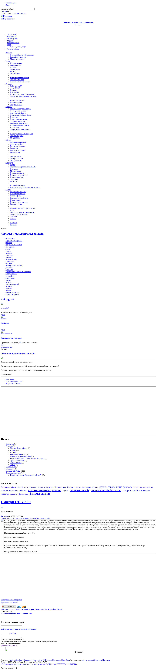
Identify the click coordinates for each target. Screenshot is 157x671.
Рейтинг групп (16, 103)
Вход (7, 5)
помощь (12, 633)
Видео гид (14, 181)
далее (3, 315)
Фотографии (15, 69)
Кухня (12, 450)
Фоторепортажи (13, 43)
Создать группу (16, 105)
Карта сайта (37, 660)
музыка (8, 282)
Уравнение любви (17, 461)
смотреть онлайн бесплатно (106, 490)
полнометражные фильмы (44, 490)
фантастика (10, 239)
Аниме (8, 290)
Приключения (11, 259)
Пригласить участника (14, 381)
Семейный (10, 261)
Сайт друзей (7, 299)
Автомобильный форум (19, 125)
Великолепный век (13, 473)
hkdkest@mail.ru (16, 660)
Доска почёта (15, 65)
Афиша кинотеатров (18, 142)
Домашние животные (18, 123)
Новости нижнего (17, 173)
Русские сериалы (12, 294)
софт (24, 47)
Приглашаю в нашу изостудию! (11, 338)
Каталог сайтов (13, 49)
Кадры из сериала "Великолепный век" (25, 475)
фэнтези (9, 263)
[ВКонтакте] (18, 606)
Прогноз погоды (16, 177)
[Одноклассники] (22, 606)
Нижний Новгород (17, 185)
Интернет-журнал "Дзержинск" (22, 94)
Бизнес (8, 190)
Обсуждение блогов (18, 111)
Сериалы (9, 446)
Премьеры (10, 444)
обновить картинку (9, 645)
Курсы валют (15, 200)
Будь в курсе (78, 24)
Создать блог (15, 74)
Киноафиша (11, 36)
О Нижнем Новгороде (52, 660)
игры (19, 47)
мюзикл (9, 286)
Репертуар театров (17, 146)
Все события (15, 152)
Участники (10, 379)
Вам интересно (16, 600)
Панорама (14, 169)
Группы (9, 84)
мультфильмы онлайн (14, 265)
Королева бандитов (17, 454)
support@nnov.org (95, 660)
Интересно (5, 600)
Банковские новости (18, 192)
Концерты (14, 148)
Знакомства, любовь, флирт (21, 115)
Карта (9, 45)
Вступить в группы (13, 383)
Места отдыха (15, 156)
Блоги (8, 61)
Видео (12, 71)
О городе (9, 163)
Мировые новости (17, 59)
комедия (9, 253)
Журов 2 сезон (15, 463)
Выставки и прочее (17, 150)
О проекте (27, 660)
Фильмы (13, 47)
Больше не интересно (9, 602)
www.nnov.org (20, 13)
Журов (12, 465)
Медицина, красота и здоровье (22, 212)
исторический (11, 274)
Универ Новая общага (18, 448)
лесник (13, 452)
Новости (9, 53)
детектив (9, 268)
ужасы (8, 280)
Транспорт (14, 179)
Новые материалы (17, 100)
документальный (12, 284)
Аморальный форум (18, 113)
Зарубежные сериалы (14, 241)
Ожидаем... (10, 469)
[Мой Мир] (25, 606)
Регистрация (10, 3)
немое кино (10, 278)
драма (8, 249)
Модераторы (15, 138)
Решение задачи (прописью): (12, 639)
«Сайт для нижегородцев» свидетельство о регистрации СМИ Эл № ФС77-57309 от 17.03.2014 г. (39, 664)
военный (9, 257)
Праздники (14, 92)
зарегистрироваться (28, 629)
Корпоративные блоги (19, 198)
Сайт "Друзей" (16, 86)
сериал (65, 490)
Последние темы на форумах (21, 134)
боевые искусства (12, 292)
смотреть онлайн (79, 490)
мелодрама (10, 247)
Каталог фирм (15, 196)
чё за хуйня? (5, 308)
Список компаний (17, 80)
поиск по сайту (7, 9)
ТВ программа (12, 38)
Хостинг (13, 223)
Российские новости (18, 57)
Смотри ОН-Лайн (16, 502)
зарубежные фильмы (14, 245)
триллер (9, 243)
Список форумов (16, 136)
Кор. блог (65, 660)
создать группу (7, 347)
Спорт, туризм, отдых (18, 214)
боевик (8, 251)
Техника (13, 217)
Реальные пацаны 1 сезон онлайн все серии (27, 458)
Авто (12, 210)
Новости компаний (17, 194)
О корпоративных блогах (20, 82)
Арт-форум (14, 127)
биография (10, 276)
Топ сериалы (11, 467)
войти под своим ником (10, 629)
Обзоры (13, 219)
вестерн (9, 288)
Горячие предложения (18, 175)
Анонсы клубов (16, 144)
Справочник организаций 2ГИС (23, 167)
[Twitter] (20, 606)
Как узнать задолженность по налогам (25, 188)
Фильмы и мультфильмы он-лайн (23, 96)
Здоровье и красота (17, 121)
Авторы (13, 67)
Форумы (10, 41)
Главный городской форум (20, 109)
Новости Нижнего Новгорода (22, 55)
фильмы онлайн (40, 493)
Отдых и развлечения (18, 119)
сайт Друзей (11, 34)
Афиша (8, 140)
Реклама (13, 225)
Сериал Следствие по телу (20, 456)
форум (84, 660)
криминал (9, 255)
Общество (14, 117)
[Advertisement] (15, 411)
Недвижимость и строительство (22, 208)
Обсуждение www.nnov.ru (20, 129)
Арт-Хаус (9, 270)
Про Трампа (5, 323)
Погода (4, 11)
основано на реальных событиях (18, 272)
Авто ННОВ (15, 88)
